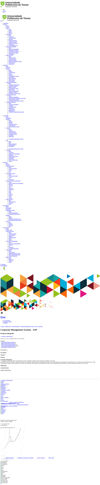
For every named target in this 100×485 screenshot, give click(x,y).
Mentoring (11, 155)
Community (5, 115)
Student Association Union (14, 253)
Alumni (10, 161)
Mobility (8, 215)
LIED (10, 192)
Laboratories (11, 63)
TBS (10, 204)
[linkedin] (9, 460)
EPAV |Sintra (11, 89)
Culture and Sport (10, 231)
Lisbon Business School (14, 99)
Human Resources (13, 60)
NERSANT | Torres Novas (14, 93)
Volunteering (11, 157)
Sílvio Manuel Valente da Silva (7, 347)
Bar (9, 246)
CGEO (10, 177)
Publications (11, 44)
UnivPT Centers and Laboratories (13, 180)
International (6, 205)
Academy (11, 203)
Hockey (10, 240)
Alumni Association (13, 256)
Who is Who (51, 457)
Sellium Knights (12, 237)
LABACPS (11, 189)
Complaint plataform (9, 457)
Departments (11, 54)
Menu (7, 25)
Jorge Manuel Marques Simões (7, 342)
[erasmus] (3, 411)
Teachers (8, 127)
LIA (10, 172)
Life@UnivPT (6, 227)
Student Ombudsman (13, 43)
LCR (10, 190)
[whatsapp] (14, 460)
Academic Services (13, 124)
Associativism (9, 249)
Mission (10, 33)
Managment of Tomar (13, 50)
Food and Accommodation (11, 241)
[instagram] (4, 460)
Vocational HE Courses (14, 76)
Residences (11, 247)
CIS (9, 187)
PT (4, 12)
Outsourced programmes (11, 82)
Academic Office (12, 59)
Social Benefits (12, 145)
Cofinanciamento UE (13, 45)
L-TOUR (11, 194)
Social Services (12, 62)
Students (8, 119)
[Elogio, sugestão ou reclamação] (4, 401)
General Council (12, 38)
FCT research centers (10, 173)
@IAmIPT (8, 150)
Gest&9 (10, 198)
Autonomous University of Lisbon (16, 100)
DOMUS (11, 188)
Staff (7, 140)
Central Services (12, 131)
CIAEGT (11, 185)
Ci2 (9, 178)
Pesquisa (4, 264)
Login (4, 11)
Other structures (9, 199)
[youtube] (7, 460)
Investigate (11, 135)
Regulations (11, 108)
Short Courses (12, 79)
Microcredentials (12, 78)
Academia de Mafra (13, 86)
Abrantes (11, 260)
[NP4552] (3, 407)
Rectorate (11, 39)
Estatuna (10, 236)
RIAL (10, 226)
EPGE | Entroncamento (14, 91)
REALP (8, 221)
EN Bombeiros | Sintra (13, 88)
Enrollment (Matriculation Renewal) (16, 111)
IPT (1, 21)
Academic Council (13, 41)
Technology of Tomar (13, 52)
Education (5, 65)
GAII (10, 171)
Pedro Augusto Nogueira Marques (8, 344)
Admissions (5, 23)
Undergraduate (12, 72)
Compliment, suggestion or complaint (25, 457)
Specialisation (12, 81)
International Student (10, 210)
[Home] (15, 7)
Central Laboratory (10, 166)
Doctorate (11, 75)
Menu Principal (4, 265)
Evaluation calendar (7, 321)
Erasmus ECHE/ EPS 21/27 (15, 219)
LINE (10, 193)
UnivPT (5, 24)
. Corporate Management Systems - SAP (28, 326)
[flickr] (12, 460)
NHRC (10, 195)
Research (5, 162)
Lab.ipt (10, 169)
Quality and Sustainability (14, 153)
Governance (8, 34)
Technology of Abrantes (14, 51)
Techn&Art (11, 179)
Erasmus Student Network (14, 214)
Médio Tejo (8, 257)
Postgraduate (11, 77)
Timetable (5, 322)
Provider (10, 123)
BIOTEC (11, 184)
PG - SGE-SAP (6, 320)
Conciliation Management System (16, 139)
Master (10, 73)
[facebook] (2, 460)
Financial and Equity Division (15, 61)
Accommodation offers (14, 248)
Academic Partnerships (11, 94)
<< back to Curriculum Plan (7, 336)
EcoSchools (11, 158)
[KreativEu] (3, 409)
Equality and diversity (13, 156)
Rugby (10, 238)
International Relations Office (15, 220)
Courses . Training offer (6, 326)
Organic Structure (41, 457)
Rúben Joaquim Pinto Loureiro (7, 343)
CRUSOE (11, 225)
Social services (12, 109)
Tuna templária (12, 235)
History (7, 28)
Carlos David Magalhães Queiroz (8, 346)
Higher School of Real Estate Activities (17, 98)
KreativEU (8, 209)
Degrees (8, 68)
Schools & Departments (11, 46)
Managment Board (13, 40)
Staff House (11, 136)
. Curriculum (40, 326)
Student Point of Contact (14, 126)
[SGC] (2, 408)
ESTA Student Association (14, 254)
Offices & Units (9, 55)
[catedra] (3, 412)
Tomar (10, 262)
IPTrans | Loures (12, 87)
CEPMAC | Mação (13, 92)
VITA (10, 196)
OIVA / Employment (13, 160)
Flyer (3, 317)
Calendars (11, 105)
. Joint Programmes (15, 326)
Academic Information (11, 102)
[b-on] (2, 413)
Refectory (11, 244)
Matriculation (11, 110)
